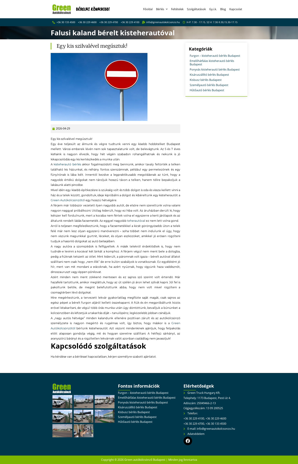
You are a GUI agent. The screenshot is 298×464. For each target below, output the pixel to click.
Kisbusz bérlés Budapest (206, 80)
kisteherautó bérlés (67, 164)
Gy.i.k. (213, 9)
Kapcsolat (235, 9)
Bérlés (160, 9)
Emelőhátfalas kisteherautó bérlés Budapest (212, 62)
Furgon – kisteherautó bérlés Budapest (215, 56)
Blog (223, 9)
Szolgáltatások (196, 9)
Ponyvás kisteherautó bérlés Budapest (215, 69)
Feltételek (177, 9)
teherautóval (136, 220)
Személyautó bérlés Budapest (209, 85)
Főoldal (148, 9)
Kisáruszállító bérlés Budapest (209, 75)
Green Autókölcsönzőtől (68, 200)
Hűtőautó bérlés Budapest (207, 90)
